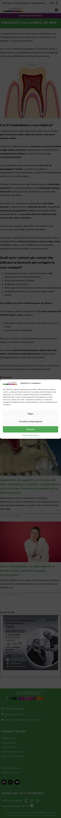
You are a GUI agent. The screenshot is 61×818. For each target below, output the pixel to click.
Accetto (31, 429)
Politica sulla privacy (30, 435)
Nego (30, 413)
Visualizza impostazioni (30, 421)
